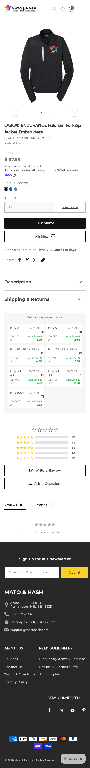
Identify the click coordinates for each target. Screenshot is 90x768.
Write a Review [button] (48, 470)
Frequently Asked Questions (62, 659)
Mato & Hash (23, 760)
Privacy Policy (16, 682)
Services (11, 659)
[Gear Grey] (15, 189)
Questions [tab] (39, 505)
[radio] (26, 333)
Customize (45, 223)
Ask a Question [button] (47, 483)
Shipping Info (50, 674)
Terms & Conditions (20, 674)
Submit (74, 572)
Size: (10, 198)
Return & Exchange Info (58, 667)
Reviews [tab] (10, 505)
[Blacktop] (6, 189)
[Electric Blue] (10, 189)
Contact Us (13, 667)
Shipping (10, 166)
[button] (83, 9)
